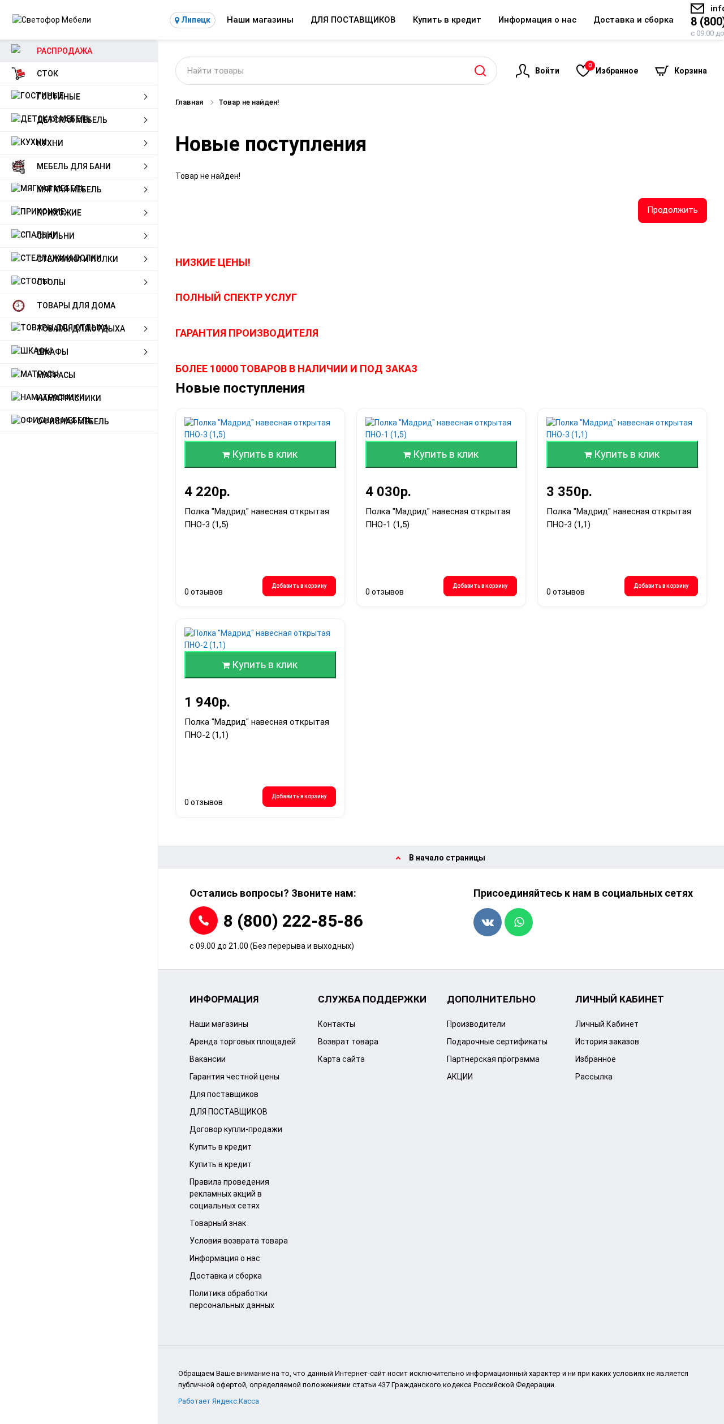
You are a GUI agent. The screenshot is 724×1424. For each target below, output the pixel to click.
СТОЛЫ (51, 282)
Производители (476, 1024)
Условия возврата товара (238, 1240)
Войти (547, 70)
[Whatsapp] (519, 922)
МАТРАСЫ (56, 375)
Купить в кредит (447, 20)
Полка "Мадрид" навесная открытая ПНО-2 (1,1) (256, 728)
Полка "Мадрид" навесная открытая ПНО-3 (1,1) (618, 518)
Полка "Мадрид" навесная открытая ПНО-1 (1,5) (437, 518)
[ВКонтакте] (487, 922)
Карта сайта (341, 1059)
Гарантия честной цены (234, 1076)
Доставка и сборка (633, 20)
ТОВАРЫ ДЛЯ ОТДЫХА (81, 328)
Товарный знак (217, 1223)
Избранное (613, 69)
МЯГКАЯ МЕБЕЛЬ (69, 189)
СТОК (47, 73)
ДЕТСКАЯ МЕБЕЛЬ (72, 119)
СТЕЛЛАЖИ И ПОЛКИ (77, 259)
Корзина (690, 70)
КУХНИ (50, 143)
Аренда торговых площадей (242, 1041)
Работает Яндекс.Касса (218, 1401)
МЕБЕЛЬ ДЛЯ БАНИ (74, 166)
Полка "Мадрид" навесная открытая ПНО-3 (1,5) (256, 518)
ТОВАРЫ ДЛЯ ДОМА (76, 305)
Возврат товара (348, 1041)
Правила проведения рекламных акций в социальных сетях (229, 1193)
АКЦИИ (460, 1076)
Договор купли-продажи (235, 1129)
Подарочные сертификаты (497, 1041)
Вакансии (207, 1059)
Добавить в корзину (299, 586)
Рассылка (594, 1076)
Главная (189, 102)
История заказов (607, 1041)
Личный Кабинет (607, 1024)
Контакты (336, 1024)
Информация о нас (537, 20)
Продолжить (672, 210)
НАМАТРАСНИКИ (69, 398)
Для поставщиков (223, 1094)
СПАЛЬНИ (56, 235)
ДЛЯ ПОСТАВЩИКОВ (353, 20)
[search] (480, 71)
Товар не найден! (248, 102)
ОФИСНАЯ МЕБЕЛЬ (73, 421)
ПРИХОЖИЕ (59, 212)
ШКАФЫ (52, 351)
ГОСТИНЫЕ (58, 96)
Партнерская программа (493, 1059)
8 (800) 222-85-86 (293, 921)
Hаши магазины (260, 20)
